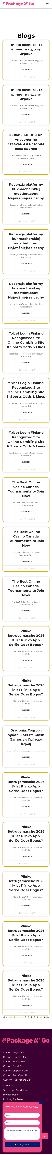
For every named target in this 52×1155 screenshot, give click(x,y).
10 (41, 1017)
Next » (46, 1017)
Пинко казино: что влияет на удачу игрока (26, 49)
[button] (47, 4)
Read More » (26, 70)
